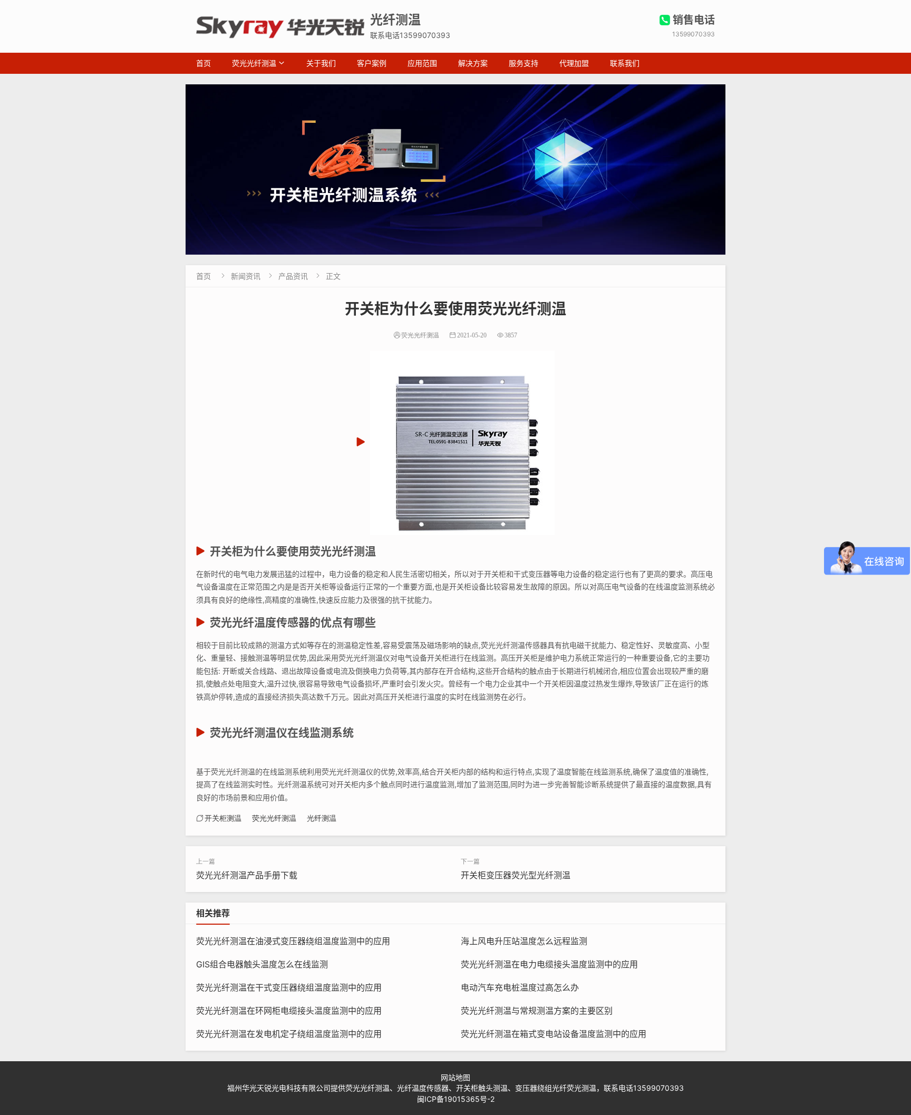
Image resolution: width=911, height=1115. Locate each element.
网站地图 (455, 1077)
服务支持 (523, 63)
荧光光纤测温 (254, 63)
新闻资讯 (245, 276)
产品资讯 (293, 276)
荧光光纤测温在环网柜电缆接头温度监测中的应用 (289, 1010)
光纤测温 (321, 818)
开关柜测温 (223, 818)
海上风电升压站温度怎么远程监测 (524, 941)
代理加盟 (574, 63)
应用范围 (422, 63)
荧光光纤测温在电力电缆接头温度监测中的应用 (549, 964)
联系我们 (624, 63)
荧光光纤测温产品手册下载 (246, 875)
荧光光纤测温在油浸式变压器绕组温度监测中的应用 (293, 941)
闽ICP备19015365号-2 (456, 1098)
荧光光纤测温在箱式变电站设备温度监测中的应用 (553, 1034)
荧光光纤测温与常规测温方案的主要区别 (537, 1010)
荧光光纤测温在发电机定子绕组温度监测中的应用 (289, 1034)
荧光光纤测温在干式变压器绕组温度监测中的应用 (289, 987)
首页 (203, 63)
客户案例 (371, 63)
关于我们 (321, 63)
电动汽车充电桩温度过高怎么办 (520, 987)
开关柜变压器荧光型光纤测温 (515, 875)
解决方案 (473, 63)
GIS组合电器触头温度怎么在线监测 (262, 964)
